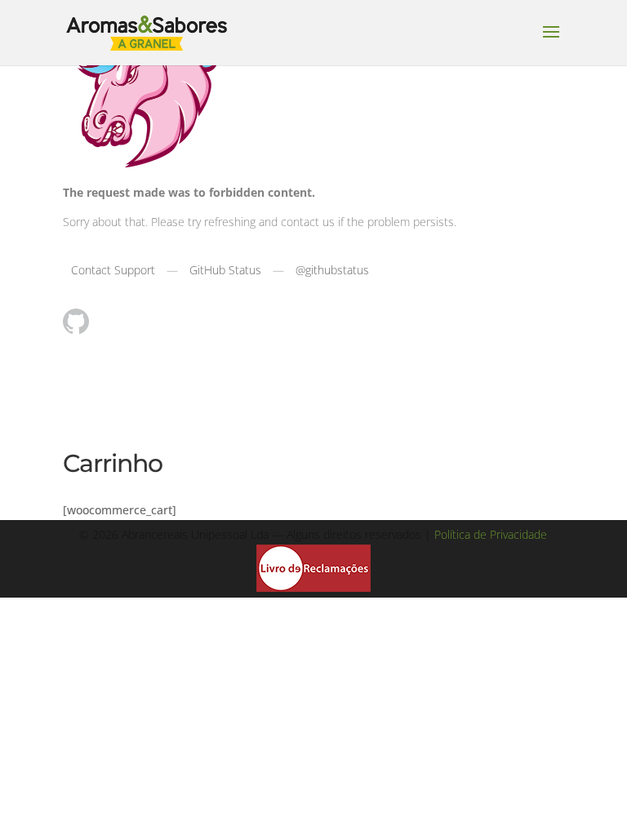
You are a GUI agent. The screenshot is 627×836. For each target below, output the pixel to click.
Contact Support (113, 270)
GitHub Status (225, 270)
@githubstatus (332, 270)
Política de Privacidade (490, 534)
